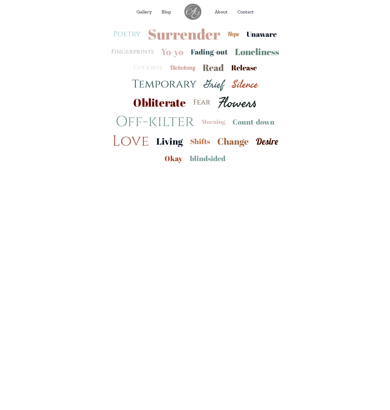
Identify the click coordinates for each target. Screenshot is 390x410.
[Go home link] (193, 12)
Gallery (144, 12)
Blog (166, 12)
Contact (245, 12)
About (221, 12)
